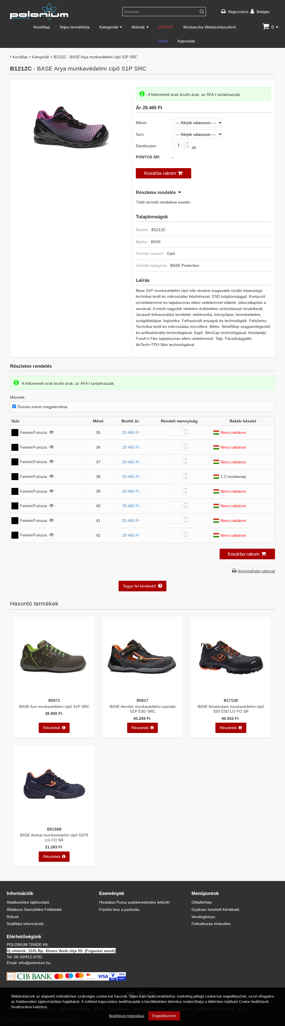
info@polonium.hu (35, 962)
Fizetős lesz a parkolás (119, 909)
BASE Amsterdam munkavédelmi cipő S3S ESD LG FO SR (231, 709)
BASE (156, 241)
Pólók (163, 40)
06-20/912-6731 (28, 956)
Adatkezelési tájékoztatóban (39, 1001)
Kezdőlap (41, 27)
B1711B (231, 700)
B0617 (142, 700)
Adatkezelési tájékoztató (28, 902)
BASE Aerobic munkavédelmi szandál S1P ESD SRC (142, 709)
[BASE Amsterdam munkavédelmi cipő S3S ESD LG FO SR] (231, 692)
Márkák (138, 27)
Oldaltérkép (201, 902)
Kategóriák (108, 27)
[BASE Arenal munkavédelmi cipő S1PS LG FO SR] (54, 820)
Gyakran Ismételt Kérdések (215, 909)
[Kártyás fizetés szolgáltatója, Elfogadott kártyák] (66, 979)
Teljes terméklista (74, 27)
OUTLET (166, 27)
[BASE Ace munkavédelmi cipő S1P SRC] (54, 692)
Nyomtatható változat (256, 571)
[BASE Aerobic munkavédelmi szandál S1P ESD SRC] (142, 692)
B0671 (54, 700)
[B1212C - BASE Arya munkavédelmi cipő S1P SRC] (71, 166)
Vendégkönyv (203, 916)
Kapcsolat (186, 40)
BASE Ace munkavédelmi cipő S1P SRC (54, 706)
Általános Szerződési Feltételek (34, 909)
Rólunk (13, 916)
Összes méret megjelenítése (42, 406)
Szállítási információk (25, 923)
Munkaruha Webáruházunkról (209, 27)
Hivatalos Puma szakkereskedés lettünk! (134, 902)
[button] (163, 173)
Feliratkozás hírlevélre (210, 923)
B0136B (54, 829)
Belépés (263, 11)
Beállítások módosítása (126, 1016)
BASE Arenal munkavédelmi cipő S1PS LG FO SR (54, 837)
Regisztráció (238, 11)
